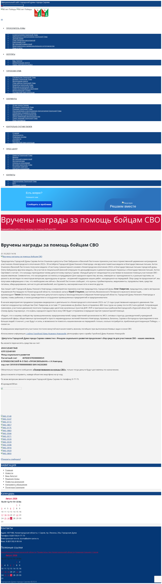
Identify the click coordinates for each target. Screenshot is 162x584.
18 (5, 515)
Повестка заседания (14, 481)
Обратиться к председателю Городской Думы (30, 36)
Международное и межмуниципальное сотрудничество (34, 46)
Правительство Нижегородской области (56, 552)
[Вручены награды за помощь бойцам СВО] (21, 256)
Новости (13, 229)
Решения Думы (12, 479)
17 (2, 515)
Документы (11, 99)
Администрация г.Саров (86, 552)
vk (2, 19)
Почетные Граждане (14, 487)
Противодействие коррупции (23, 92)
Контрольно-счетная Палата (19, 127)
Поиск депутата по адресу (23, 64)
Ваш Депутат (11, 476)
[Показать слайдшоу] (11, 459)
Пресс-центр (12, 149)
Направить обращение (16, 484)
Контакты (10, 175)
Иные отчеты (17, 48)
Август (11, 498)
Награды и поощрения (21, 168)
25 (5, 518)
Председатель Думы (15, 28)
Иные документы (19, 120)
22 (17, 515)
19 (8, 515)
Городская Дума (13, 71)
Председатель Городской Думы (25, 181)
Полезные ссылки (19, 185)
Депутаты (10, 54)
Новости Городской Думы (22, 155)
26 (8, 518)
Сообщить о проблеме (39, 204)
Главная (5, 229)
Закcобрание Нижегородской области (18, 552)
